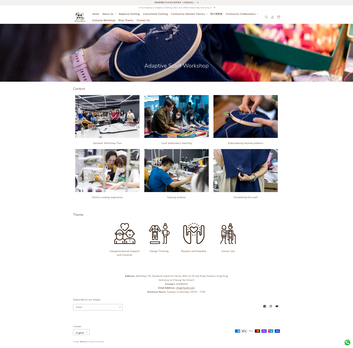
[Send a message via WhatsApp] (347, 342)
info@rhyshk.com (185, 287)
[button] (109, 14)
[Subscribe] (120, 307)
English (80, 332)
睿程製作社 (84, 342)
